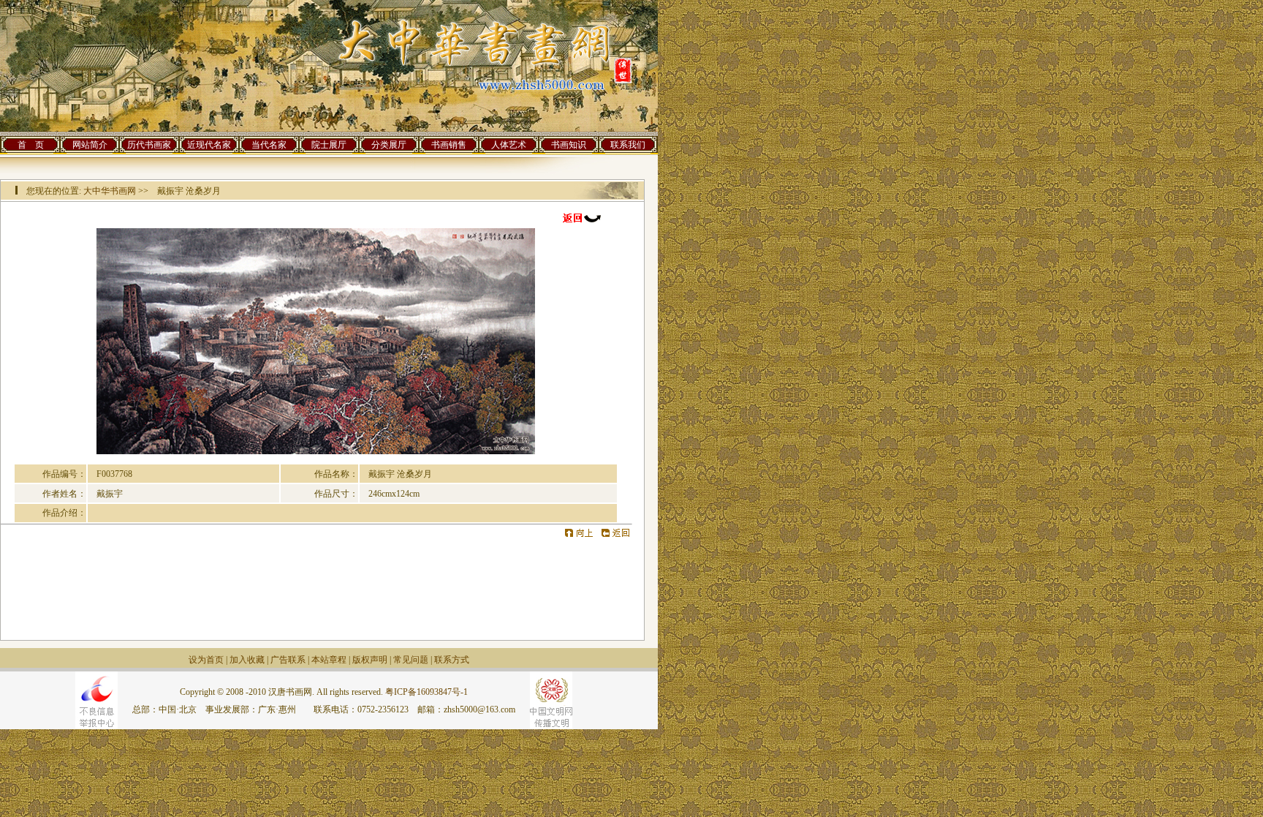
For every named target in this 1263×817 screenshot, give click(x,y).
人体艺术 (508, 145)
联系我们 (627, 145)
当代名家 (269, 145)
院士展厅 (328, 145)
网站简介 (89, 145)
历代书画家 (149, 145)
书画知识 (568, 145)
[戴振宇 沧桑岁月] (315, 451)
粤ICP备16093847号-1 (426, 692)
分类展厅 (388, 145)
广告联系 (288, 660)
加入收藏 (247, 660)
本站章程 (328, 660)
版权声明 (369, 660)
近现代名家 (209, 145)
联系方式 (451, 660)
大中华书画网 (109, 191)
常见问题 (410, 660)
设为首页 (206, 660)
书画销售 (448, 145)
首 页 (31, 145)
